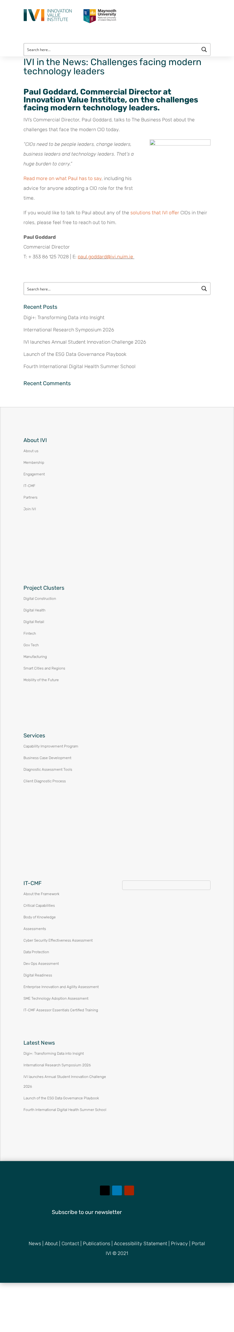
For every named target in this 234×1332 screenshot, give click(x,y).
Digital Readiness (37, 975)
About (51, 1243)
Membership (33, 462)
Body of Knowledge (39, 917)
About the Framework (41, 894)
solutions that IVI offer (154, 213)
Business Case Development (47, 758)
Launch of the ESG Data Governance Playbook (74, 354)
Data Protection (36, 952)
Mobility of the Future (41, 680)
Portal (198, 1243)
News (35, 1243)
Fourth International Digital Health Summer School (79, 366)
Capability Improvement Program (50, 746)
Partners (30, 497)
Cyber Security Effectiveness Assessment (58, 940)
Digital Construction (39, 598)
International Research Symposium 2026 (68, 330)
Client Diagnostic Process (44, 781)
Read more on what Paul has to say (62, 178)
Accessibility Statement (140, 1243)
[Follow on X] (105, 1190)
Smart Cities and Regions (44, 668)
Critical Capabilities (39, 905)
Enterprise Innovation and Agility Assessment (61, 987)
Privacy (179, 1243)
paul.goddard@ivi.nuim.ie (105, 257)
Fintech (29, 633)
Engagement (34, 474)
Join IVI (29, 509)
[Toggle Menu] (225, 8)
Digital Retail (33, 622)
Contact (70, 1243)
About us (30, 451)
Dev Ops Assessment (41, 963)
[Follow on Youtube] (129, 1190)
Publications (96, 1243)
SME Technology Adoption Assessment (55, 998)
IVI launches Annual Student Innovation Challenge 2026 (84, 342)
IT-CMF (29, 486)
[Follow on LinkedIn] (117, 1190)
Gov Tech (31, 645)
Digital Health (34, 610)
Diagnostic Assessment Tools (47, 769)
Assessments (34, 929)
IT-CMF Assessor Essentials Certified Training (60, 1010)
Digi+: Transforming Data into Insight (64, 317)
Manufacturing (35, 657)
